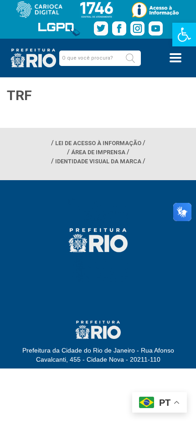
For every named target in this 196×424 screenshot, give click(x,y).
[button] (130, 58)
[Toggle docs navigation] (175, 58)
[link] (184, 34)
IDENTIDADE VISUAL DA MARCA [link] (98, 161)
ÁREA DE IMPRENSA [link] (98, 152)
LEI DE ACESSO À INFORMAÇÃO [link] (98, 143)
